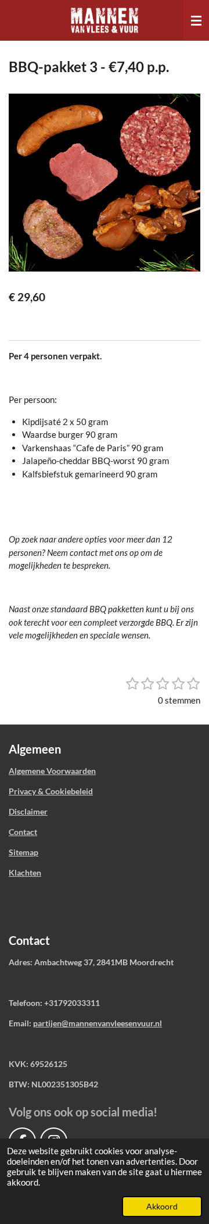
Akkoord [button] (162, 1206)
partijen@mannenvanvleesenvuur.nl (97, 1023)
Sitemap (23, 852)
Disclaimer (28, 811)
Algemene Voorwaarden (52, 771)
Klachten (25, 872)
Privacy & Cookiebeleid (51, 791)
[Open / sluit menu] (196, 20)
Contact (23, 832)
